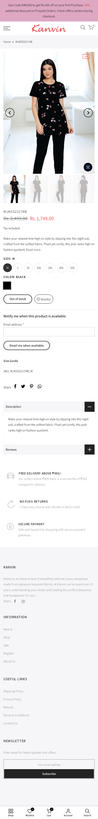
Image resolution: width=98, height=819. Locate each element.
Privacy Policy (12, 699)
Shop (6, 637)
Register (8, 653)
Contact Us (10, 723)
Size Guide (10, 361)
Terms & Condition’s (16, 715)
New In (7, 629)
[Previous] (9, 112)
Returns (8, 707)
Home (7, 42)
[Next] (88, 112)
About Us (9, 661)
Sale (6, 645)
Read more (33, 250)
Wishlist (44, 298)
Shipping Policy (13, 691)
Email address (13, 324)
